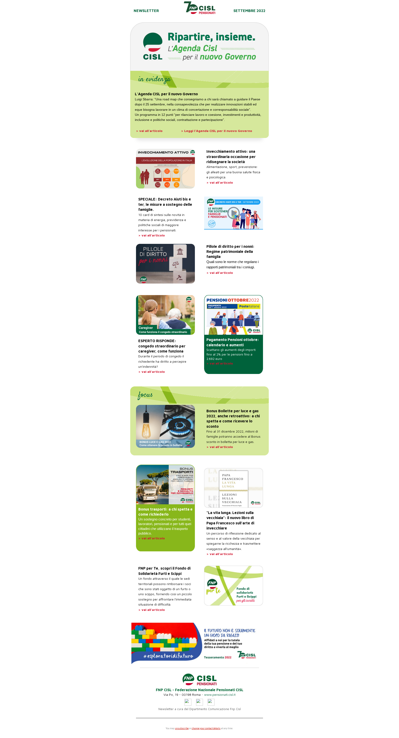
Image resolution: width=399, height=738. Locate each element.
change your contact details (206, 728)
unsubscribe (182, 728)
